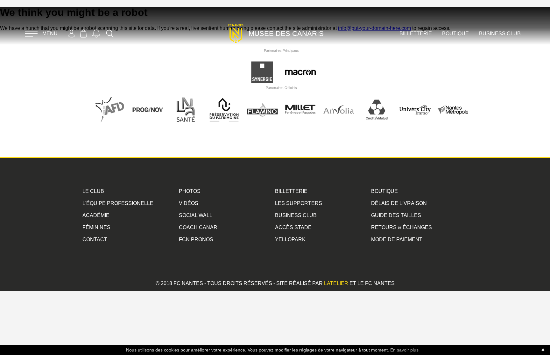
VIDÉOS (188, 203)
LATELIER (336, 283)
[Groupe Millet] (300, 103)
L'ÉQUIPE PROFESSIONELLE (117, 203)
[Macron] (300, 66)
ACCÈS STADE (293, 227)
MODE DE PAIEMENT (396, 239)
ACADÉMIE (95, 215)
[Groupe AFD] (109, 103)
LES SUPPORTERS (298, 203)
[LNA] (186, 103)
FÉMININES (96, 227)
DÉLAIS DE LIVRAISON (399, 203)
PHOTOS (190, 191)
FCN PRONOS (196, 239)
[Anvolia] (339, 103)
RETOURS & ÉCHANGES (401, 227)
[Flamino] (262, 103)
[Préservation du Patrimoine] (224, 103)
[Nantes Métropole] (453, 103)
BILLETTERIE (415, 33)
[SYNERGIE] (262, 66)
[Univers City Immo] (415, 103)
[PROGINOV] (148, 103)
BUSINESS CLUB (500, 33)
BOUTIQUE (455, 33)
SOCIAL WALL (195, 215)
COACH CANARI (199, 227)
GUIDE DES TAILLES (396, 215)
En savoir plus (404, 349)
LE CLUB (93, 191)
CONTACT (94, 239)
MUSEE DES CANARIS (286, 34)
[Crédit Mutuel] (377, 103)
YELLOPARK (290, 239)
